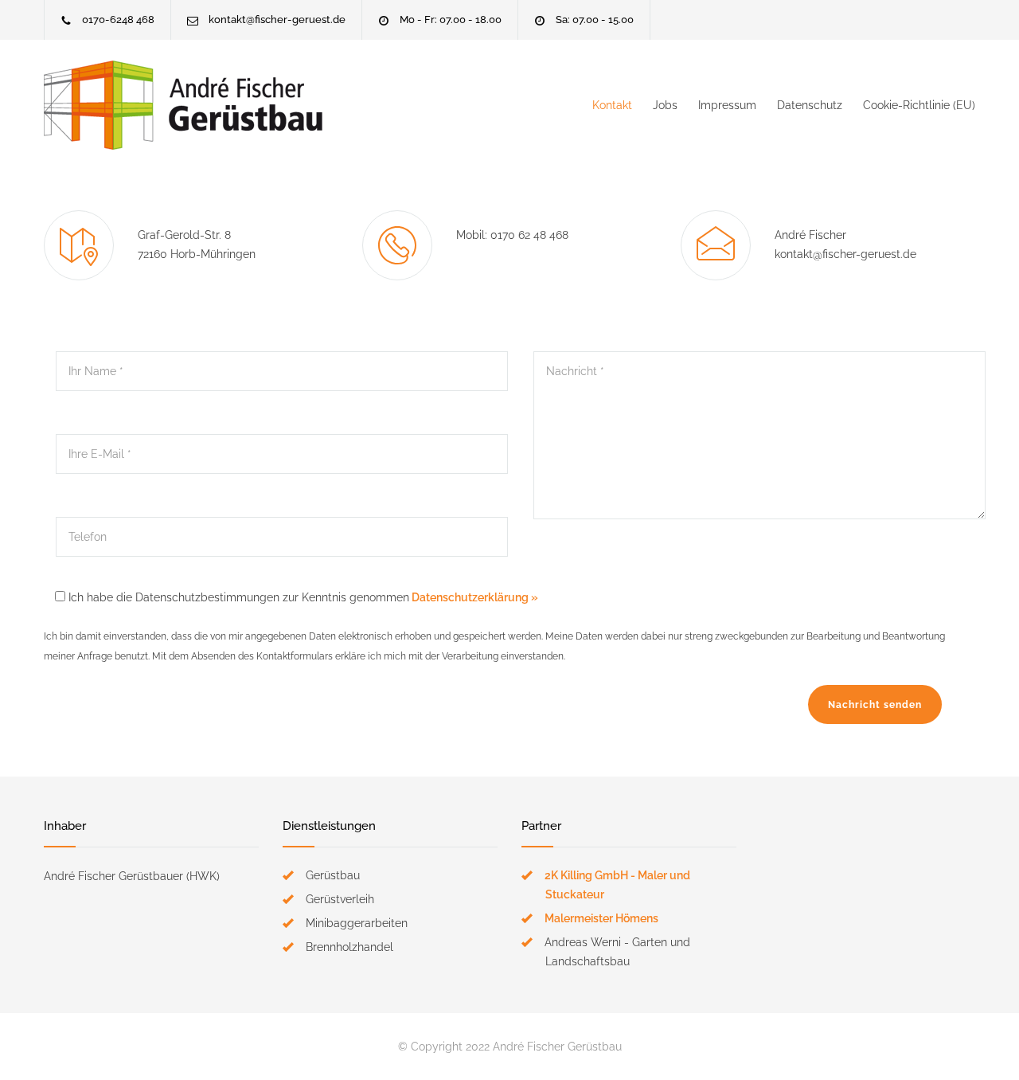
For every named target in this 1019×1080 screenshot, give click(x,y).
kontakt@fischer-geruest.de (277, 19)
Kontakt (612, 105)
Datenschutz (809, 105)
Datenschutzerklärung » (473, 597)
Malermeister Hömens (601, 918)
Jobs (665, 105)
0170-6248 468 (118, 19)
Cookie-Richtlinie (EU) (919, 105)
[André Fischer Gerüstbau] (191, 105)
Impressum (727, 105)
